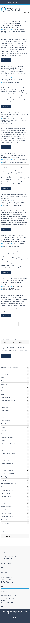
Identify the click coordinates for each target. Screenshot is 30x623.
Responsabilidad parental (8, 483)
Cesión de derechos (6, 79)
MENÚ (26, 13)
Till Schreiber (8, 34)
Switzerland (4, 510)
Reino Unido (4, 520)
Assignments (4, 374)
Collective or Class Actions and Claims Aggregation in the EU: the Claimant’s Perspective (14, 196)
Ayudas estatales (6, 506)
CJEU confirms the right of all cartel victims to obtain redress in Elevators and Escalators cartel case (13, 155)
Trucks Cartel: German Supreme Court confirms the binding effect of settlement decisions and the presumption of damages (14, 24)
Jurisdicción (15, 120)
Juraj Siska (8, 162)
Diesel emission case (7, 407)
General (3, 430)
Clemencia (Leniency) (7, 463)
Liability (3, 467)
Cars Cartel (4, 384)
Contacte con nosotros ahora (15, 2)
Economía (4, 414)
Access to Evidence (6, 371)
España (3, 503)
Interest (3, 440)
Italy (2, 450)
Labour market (5, 460)
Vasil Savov (23, 162)
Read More (6, 60)
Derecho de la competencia (8, 400)
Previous (9, 324)
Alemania (21, 29)
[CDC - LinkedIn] (14, 617)
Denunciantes (5, 523)
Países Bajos (22, 120)
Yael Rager (8, 246)
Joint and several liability (8, 453)
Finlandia (3, 424)
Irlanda (3, 447)
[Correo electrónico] (2, 567)
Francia (3, 427)
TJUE (19, 78)
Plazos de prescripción (7, 470)
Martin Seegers (18, 34)
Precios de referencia (7, 516)
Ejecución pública (11, 161)
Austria (3, 377)
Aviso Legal (5, 613)
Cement (3, 391)
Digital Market (5, 410)
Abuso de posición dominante (9, 367)
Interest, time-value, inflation (9, 444)
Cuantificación (16, 31)
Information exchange (7, 437)
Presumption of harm (7, 490)
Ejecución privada (6, 31)
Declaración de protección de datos (17, 613)
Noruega (11, 288)
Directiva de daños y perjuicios (9, 404)
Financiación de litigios (7, 473)
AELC (14, 286)
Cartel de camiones (6, 513)
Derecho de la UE (6, 420)
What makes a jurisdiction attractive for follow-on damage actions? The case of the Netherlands (14, 114)
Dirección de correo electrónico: (10, 339)
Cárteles (15, 29)
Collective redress (6, 397)
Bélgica (3, 381)
